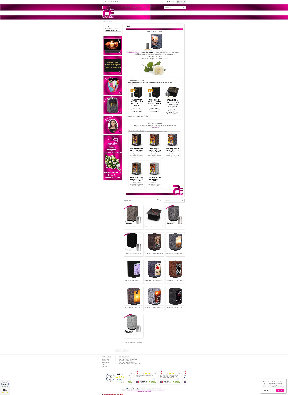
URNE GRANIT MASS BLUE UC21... (175, 226)
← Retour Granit (132, 84)
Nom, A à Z (174, 201)
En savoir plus (280, 386)
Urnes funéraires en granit (133, 52)
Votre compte (107, 357)
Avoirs (103, 364)
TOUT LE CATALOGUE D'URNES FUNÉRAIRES (111, 29)
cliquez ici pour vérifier (156, 388)
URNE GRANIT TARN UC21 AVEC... (133, 335)
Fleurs (156, 7)
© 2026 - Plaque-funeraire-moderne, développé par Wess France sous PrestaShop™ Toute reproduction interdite (144, 390)
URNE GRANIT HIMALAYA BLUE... (133, 226)
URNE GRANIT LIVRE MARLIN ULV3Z (154, 226)
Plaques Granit (136, 7)
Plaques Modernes (123, 7)
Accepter (280, 390)
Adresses (104, 366)
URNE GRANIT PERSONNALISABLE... (154, 253)
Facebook (116, 350)
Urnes (145, 7)
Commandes (105, 362)
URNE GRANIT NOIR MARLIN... (133, 253)
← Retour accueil (154, 127)
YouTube (123, 350)
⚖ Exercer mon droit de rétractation (112, 394)
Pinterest (126, 350)
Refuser (266, 390)
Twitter (119, 350)
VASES (151, 7)
